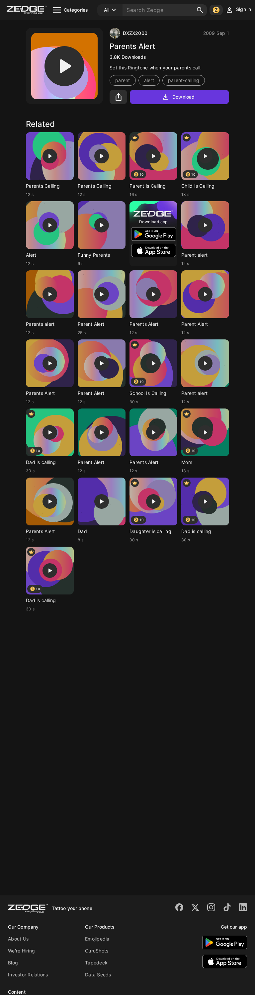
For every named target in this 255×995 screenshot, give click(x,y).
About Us (18, 939)
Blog (13, 962)
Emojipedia (97, 939)
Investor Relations (28, 974)
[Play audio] (64, 66)
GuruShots (96, 950)
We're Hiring (21, 950)
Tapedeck (96, 962)
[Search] (200, 10)
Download (183, 97)
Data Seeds (98, 974)
